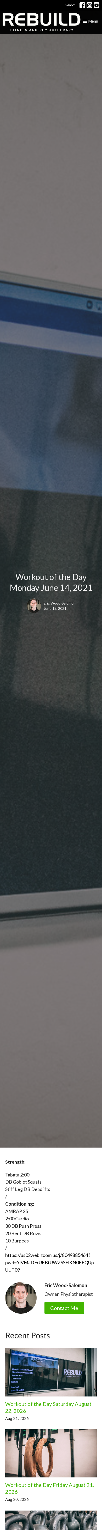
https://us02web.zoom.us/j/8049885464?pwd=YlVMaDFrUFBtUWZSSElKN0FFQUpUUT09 (49, 1262)
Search (70, 5)
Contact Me (64, 1308)
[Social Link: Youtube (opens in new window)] (96, 5)
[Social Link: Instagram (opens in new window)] (89, 5)
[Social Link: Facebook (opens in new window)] (82, 5)
